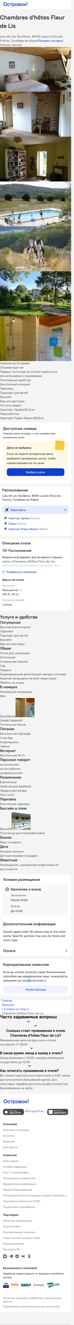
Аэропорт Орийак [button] (19, 518)
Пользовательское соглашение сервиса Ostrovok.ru (35, 1195)
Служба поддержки (15, 1166)
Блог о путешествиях (16, 1172)
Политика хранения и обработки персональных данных (32, 1299)
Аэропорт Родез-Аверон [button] (23, 529)
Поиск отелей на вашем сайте (21, 1238)
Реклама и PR (11, 1249)
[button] (35, 69)
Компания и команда (16, 1130)
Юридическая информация (19, 1184)
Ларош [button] (12, 523)
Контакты (9, 1135)
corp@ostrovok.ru (33, 980)
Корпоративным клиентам (19, 1232)
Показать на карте (50, 41)
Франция (8, 1005)
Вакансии (9, 1141)
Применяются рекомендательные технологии (31, 1306)
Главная (7, 1000)
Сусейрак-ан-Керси (15, 1009)
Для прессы (10, 1147)
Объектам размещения (17, 1220)
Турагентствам (12, 1226)
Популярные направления (19, 1178)
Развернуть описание (21, 572)
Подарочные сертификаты (19, 1207)
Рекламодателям (13, 1243)
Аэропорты (18, 510)
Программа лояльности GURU (21, 1201)
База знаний (10, 1161)
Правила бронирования (17, 1189)
